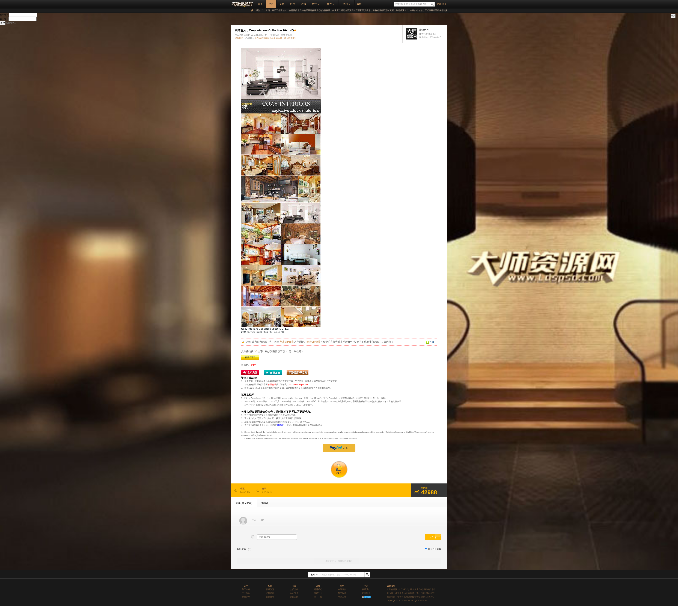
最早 (438, 549)
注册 (444, 4)
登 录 (2, 23)
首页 (260, 4)
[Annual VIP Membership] (339, 448)
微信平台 (318, 593)
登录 (439, 4)
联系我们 (366, 589)
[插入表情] (252, 536)
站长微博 (366, 593)
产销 (303, 4)
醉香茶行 (318, 589)
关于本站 (246, 589)
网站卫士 (342, 597)
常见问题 (342, 593)
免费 (281, 4)
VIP (271, 4)
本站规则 (342, 589)
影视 (292, 4)
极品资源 (270, 589)
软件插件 (270, 597)
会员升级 (294, 589)
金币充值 (294, 593)
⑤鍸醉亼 (249, 38)
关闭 (673, 16)
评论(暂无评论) (244, 503)
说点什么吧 (257, 520)
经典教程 (270, 593)
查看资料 (432, 34)
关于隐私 (246, 593)
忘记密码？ (11, 23)
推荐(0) (265, 503)
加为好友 (423, 34)
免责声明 (246, 597)
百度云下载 (250, 357)
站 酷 (318, 597)
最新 (430, 549)
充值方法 (294, 597)
